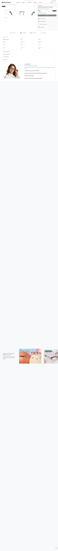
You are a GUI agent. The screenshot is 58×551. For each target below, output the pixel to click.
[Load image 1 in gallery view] (5, 10)
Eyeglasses (17, 2)
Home (2, 4)
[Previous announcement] (18, 1)
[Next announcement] (39, 1)
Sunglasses (23, 2)
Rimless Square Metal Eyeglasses (13, 4)
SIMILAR (4, 6)
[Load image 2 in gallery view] (5, 13)
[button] (17, 2)
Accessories (35, 2)
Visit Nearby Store (6, 56)
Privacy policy (5, 59)
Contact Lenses (29, 2)
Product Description (6, 51)
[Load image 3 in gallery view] (5, 17)
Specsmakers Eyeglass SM (6, 4)
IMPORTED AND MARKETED (6, 54)
